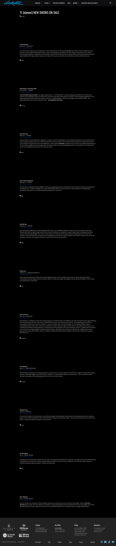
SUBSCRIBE (52, 30)
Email (46, 7)
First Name (44, 23)
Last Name (44, 26)
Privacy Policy (66, 20)
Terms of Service (57, 20)
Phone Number (44, 11)
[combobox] (49, 11)
